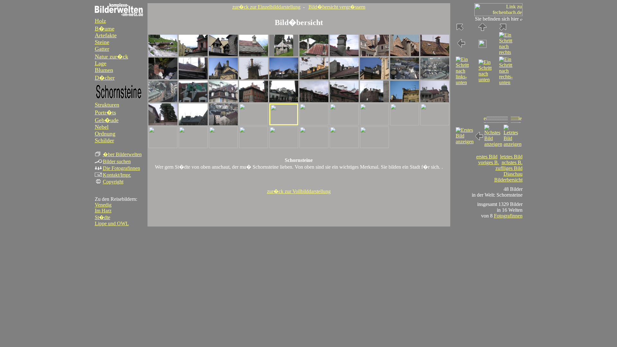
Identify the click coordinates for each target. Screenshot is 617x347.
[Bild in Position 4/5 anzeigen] (253, 146)
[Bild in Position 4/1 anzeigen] (253, 54)
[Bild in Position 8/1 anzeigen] (374, 54)
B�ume (104, 28)
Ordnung (105, 133)
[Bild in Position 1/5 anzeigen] (162, 146)
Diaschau (513, 174)
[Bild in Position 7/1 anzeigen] (344, 54)
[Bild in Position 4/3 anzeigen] (253, 100)
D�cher (105, 78)
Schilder (104, 140)
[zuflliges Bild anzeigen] (482, 46)
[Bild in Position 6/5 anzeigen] (314, 146)
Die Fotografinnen (121, 168)
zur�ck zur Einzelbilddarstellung (266, 7)
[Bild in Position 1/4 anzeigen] (162, 123)
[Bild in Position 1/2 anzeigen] (162, 77)
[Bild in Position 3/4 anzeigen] (223, 123)
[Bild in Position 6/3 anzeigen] (314, 100)
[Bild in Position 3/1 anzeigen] (223, 54)
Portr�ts (105, 112)
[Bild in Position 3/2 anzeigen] (223, 77)
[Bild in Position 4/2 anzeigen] (253, 77)
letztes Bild (511, 156)
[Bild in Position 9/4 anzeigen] (404, 123)
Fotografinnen (508, 215)
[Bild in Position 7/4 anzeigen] (344, 123)
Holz (100, 21)
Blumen (104, 70)
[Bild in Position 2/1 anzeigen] (193, 54)
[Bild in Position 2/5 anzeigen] (193, 146)
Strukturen (107, 105)
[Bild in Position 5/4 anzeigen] (283, 122)
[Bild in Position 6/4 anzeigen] (314, 123)
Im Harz (103, 210)
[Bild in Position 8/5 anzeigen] (374, 146)
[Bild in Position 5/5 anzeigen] (283, 146)
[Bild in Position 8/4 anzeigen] (374, 123)
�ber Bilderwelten (122, 154)
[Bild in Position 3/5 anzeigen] (223, 146)
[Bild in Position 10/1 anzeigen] (434, 54)
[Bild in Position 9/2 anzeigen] (404, 77)
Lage (100, 63)
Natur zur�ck (111, 56)
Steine (102, 42)
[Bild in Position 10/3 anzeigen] (434, 100)
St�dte (102, 217)
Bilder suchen (117, 161)
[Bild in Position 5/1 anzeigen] (283, 54)
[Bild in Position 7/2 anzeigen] (344, 77)
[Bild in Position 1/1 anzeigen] (162, 54)
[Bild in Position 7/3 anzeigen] (344, 100)
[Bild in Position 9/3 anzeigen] (404, 100)
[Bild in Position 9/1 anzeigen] (404, 54)
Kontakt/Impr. (117, 175)
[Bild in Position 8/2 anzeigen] (374, 77)
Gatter (102, 49)
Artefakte (106, 35)
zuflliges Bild (509, 168)
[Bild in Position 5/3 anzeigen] (283, 100)
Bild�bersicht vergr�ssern (336, 7)
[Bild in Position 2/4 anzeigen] (193, 123)
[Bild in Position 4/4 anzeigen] (253, 123)
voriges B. (488, 162)
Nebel (102, 127)
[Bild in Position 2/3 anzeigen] (193, 100)
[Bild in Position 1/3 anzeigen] (162, 100)
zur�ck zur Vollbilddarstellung (299, 191)
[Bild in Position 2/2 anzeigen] (193, 77)
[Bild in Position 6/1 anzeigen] (314, 54)
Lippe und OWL (112, 223)
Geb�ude (107, 120)
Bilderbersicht (508, 179)
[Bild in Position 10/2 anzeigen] (434, 77)
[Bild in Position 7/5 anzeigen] (344, 146)
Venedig (103, 205)
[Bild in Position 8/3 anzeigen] (374, 100)
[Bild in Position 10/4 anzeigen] (434, 123)
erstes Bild (486, 156)
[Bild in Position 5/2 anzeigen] (283, 77)
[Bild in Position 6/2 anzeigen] (314, 77)
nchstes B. (512, 162)
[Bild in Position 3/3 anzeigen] (223, 100)
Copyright (113, 181)
